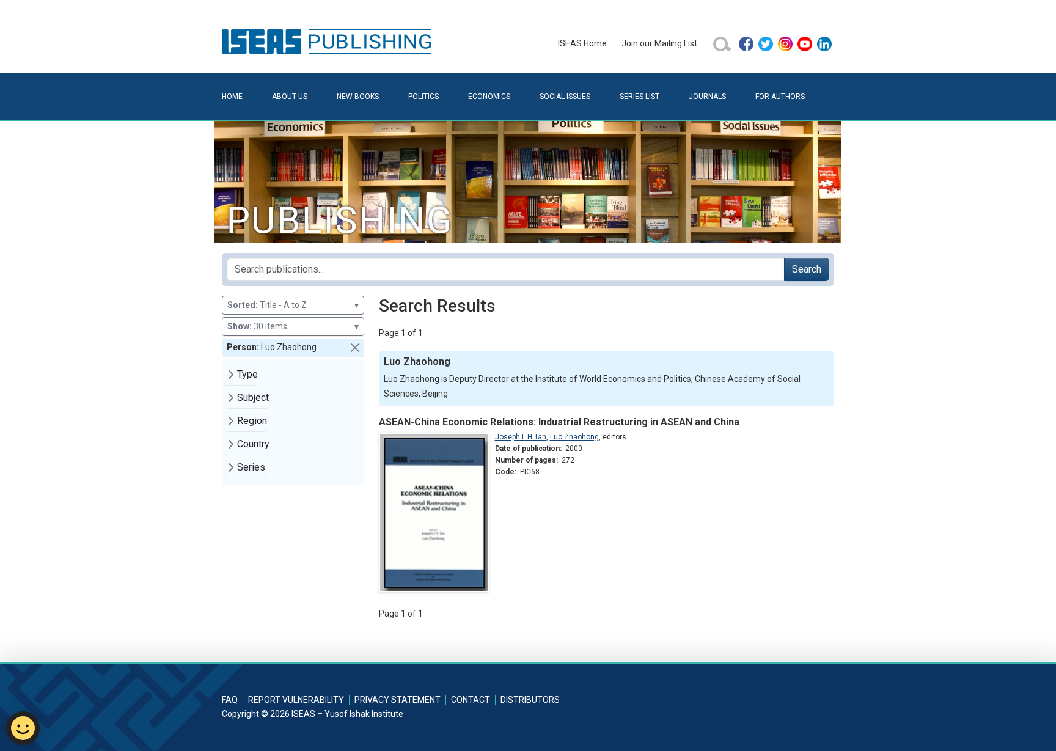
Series (251, 467)
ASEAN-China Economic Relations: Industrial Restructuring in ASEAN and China (559, 422)
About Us (289, 96)
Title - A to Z (293, 305)
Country (253, 444)
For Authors (780, 96)
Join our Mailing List (659, 43)
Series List (639, 96)
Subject (253, 397)
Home (232, 96)
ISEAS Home (582, 43)
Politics (423, 96)
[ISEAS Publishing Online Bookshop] (329, 41)
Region (252, 421)
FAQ (230, 700)
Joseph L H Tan (520, 437)
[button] (355, 348)
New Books (358, 96)
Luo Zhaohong (574, 437)
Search (806, 269)
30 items (293, 326)
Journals (707, 96)
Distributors (530, 700)
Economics (489, 96)
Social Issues (565, 96)
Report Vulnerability (296, 700)
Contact (470, 700)
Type (247, 374)
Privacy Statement (397, 700)
